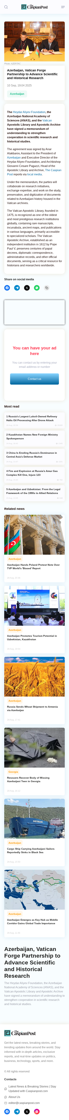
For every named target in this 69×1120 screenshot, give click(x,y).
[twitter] (27, 288)
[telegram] (17, 288)
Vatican (47, 120)
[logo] (34, 7)
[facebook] (7, 288)
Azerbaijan (17, 93)
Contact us (34, 378)
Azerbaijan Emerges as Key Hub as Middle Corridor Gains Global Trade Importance (32, 921)
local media (34, 174)
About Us (14, 1097)
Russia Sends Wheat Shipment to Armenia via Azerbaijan (32, 708)
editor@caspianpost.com (24, 1102)
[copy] (47, 288)
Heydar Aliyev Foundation (29, 112)
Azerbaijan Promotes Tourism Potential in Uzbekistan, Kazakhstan (32, 637)
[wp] (37, 288)
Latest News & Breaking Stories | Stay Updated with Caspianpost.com (32, 1089)
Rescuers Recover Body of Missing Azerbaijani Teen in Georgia (28, 779)
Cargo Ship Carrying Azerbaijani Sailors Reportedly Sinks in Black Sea (30, 850)
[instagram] (37, 1111)
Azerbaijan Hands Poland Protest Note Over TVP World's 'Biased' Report (33, 566)
